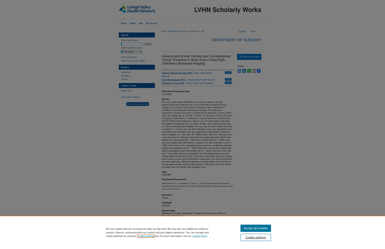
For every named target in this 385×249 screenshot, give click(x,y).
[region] (192, 232)
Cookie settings (146, 236)
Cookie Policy (199, 236)
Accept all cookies (256, 228)
